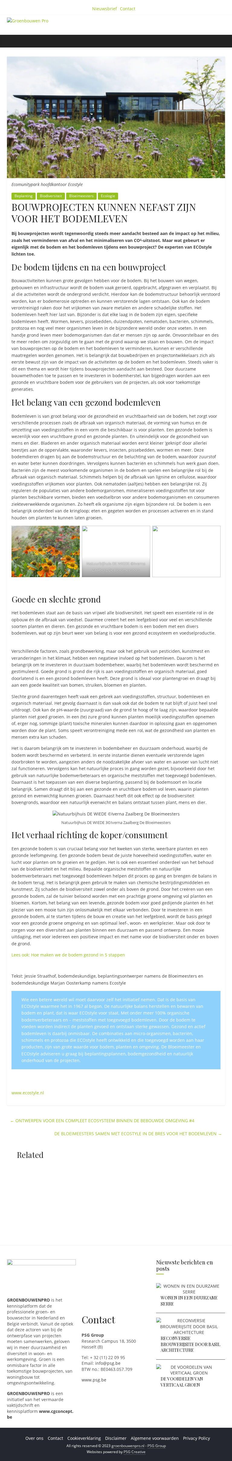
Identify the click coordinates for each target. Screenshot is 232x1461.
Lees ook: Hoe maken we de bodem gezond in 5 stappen (68, 955)
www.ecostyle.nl (27, 1093)
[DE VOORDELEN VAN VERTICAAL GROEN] (189, 1367)
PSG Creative (135, 1451)
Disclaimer (116, 1438)
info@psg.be (108, 1363)
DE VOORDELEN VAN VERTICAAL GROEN (182, 1382)
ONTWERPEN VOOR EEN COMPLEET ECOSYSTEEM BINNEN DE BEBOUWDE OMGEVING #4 (102, 1120)
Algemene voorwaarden (155, 1438)
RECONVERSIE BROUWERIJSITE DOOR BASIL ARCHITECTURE (190, 1344)
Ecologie (108, 195)
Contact (127, 8)
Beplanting (23, 195)
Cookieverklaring (84, 1438)
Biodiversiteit (51, 195)
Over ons (34, 1438)
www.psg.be (94, 1380)
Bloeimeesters (81, 195)
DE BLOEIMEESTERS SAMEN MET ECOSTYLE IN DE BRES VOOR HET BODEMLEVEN (138, 1133)
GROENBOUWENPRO (28, 1393)
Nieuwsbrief (104, 8)
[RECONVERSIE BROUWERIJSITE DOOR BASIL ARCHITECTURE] (189, 1320)
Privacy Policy (196, 1438)
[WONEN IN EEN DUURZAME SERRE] (189, 1286)
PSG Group (156, 1445)
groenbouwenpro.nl (127, 1445)
